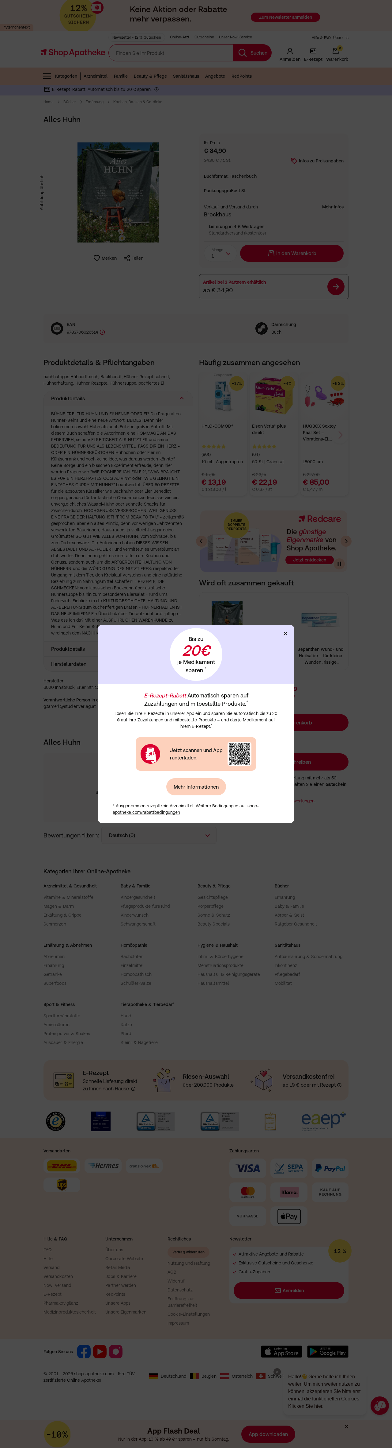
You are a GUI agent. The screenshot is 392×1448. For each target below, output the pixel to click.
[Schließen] (285, 633)
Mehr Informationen (196, 787)
